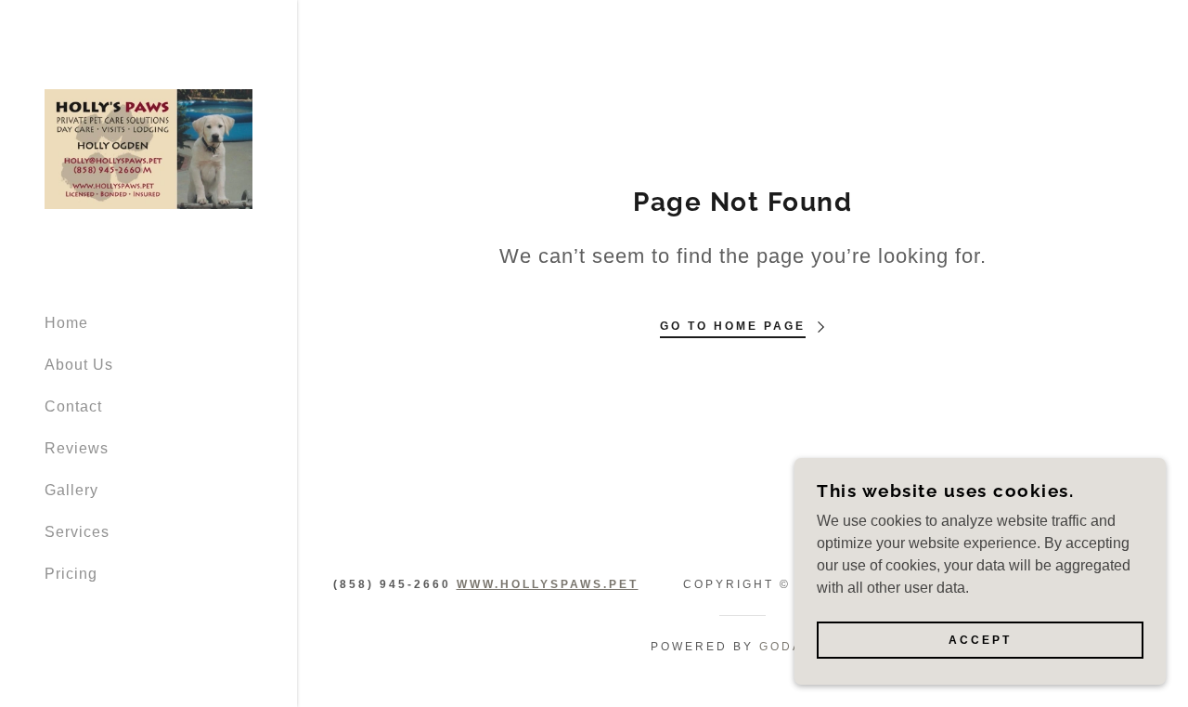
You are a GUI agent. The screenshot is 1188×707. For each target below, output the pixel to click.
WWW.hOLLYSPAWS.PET (548, 584)
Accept (980, 640)
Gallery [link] (71, 490)
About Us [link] (79, 365)
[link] (148, 148)
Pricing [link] (71, 574)
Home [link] (66, 323)
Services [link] (77, 532)
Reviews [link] (77, 448)
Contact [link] (73, 406)
